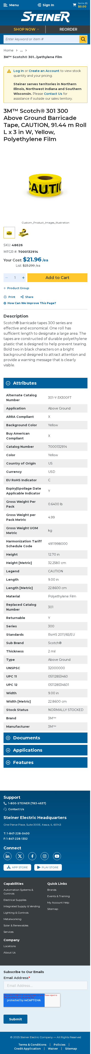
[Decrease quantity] (6, 277)
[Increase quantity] (23, 277)
